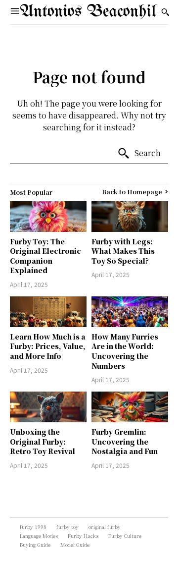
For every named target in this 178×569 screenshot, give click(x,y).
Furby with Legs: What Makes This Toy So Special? (123, 251)
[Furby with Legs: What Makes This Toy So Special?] (129, 216)
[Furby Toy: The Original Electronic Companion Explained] (48, 216)
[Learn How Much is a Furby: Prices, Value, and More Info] (48, 311)
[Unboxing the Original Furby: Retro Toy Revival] (48, 407)
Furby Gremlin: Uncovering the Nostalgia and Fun (124, 441)
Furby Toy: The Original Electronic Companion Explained (45, 256)
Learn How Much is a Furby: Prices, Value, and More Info (48, 346)
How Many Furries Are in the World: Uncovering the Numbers (124, 351)
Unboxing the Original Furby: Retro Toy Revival (42, 441)
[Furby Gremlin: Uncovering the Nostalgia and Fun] (129, 407)
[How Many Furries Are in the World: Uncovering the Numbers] (129, 311)
